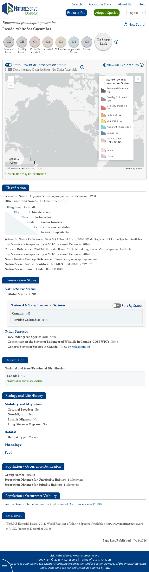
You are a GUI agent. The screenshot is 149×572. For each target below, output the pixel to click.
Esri (141, 168)
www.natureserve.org (86, 555)
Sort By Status (132, 305)
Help (142, 4)
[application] (74, 121)
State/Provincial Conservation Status (39, 65)
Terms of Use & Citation (95, 559)
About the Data (100, 4)
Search (77, 4)
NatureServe (69, 559)
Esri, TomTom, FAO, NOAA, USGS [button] (24, 168)
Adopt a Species (106, 12)
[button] (11, 79)
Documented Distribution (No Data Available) (46, 69)
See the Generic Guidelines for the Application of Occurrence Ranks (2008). (53, 504)
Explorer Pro (76, 12)
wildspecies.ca (81, 347)
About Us (125, 4)
